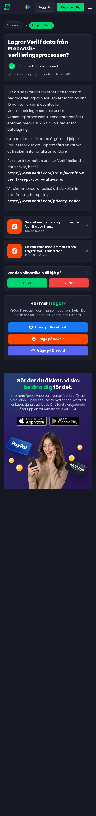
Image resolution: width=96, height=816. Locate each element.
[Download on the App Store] (32, 421)
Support (13, 25)
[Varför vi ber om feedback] (87, 273)
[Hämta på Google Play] (64, 421)
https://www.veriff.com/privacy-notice (44, 201)
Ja (29, 283)
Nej (71, 283)
